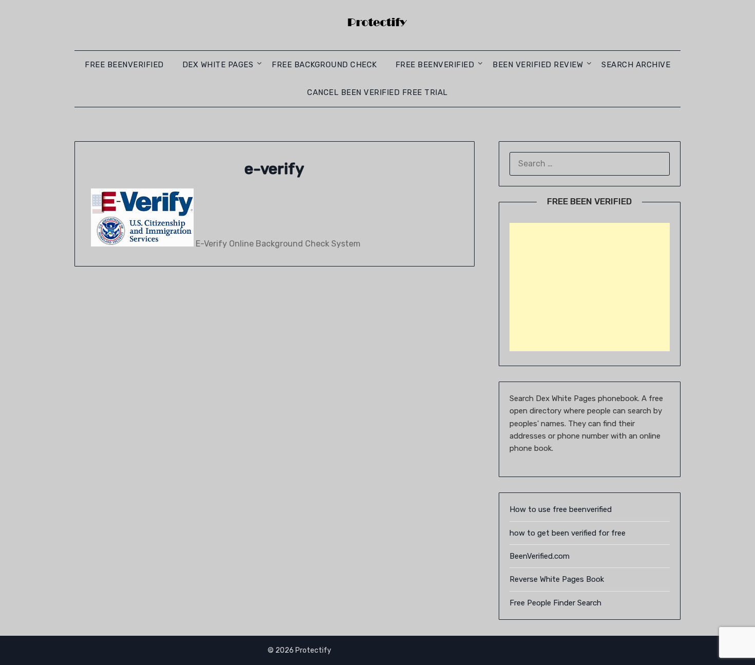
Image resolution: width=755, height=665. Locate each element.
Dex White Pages (218, 64)
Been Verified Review (538, 64)
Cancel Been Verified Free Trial (377, 92)
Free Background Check (324, 64)
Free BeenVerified (124, 64)
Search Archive (635, 64)
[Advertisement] (589, 287)
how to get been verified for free (567, 533)
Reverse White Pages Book (556, 579)
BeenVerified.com (539, 556)
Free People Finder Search (555, 602)
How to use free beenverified (560, 509)
